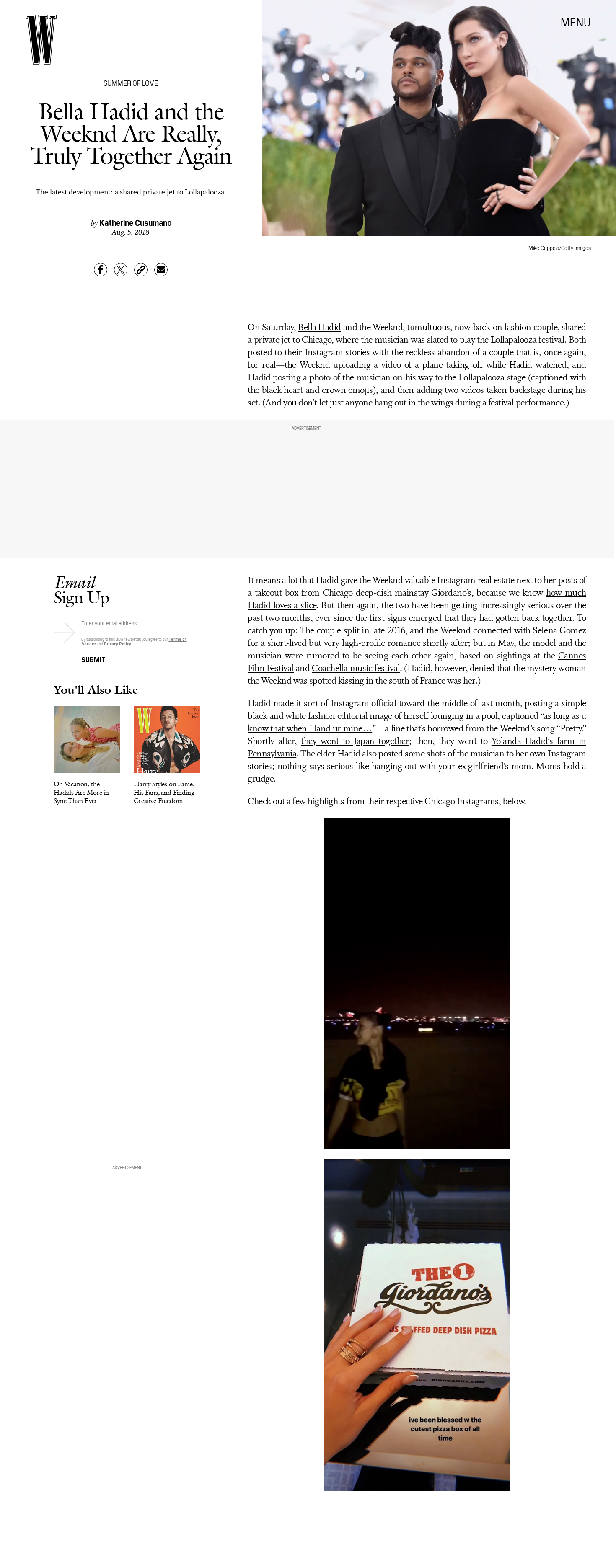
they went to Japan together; (356, 742)
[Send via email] (161, 269)
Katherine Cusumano (135, 222)
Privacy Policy (117, 643)
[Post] (120, 269)
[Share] (100, 269)
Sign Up (81, 589)
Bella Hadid (319, 328)
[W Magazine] (41, 39)
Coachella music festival (356, 669)
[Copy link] (141, 269)
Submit (93, 659)
